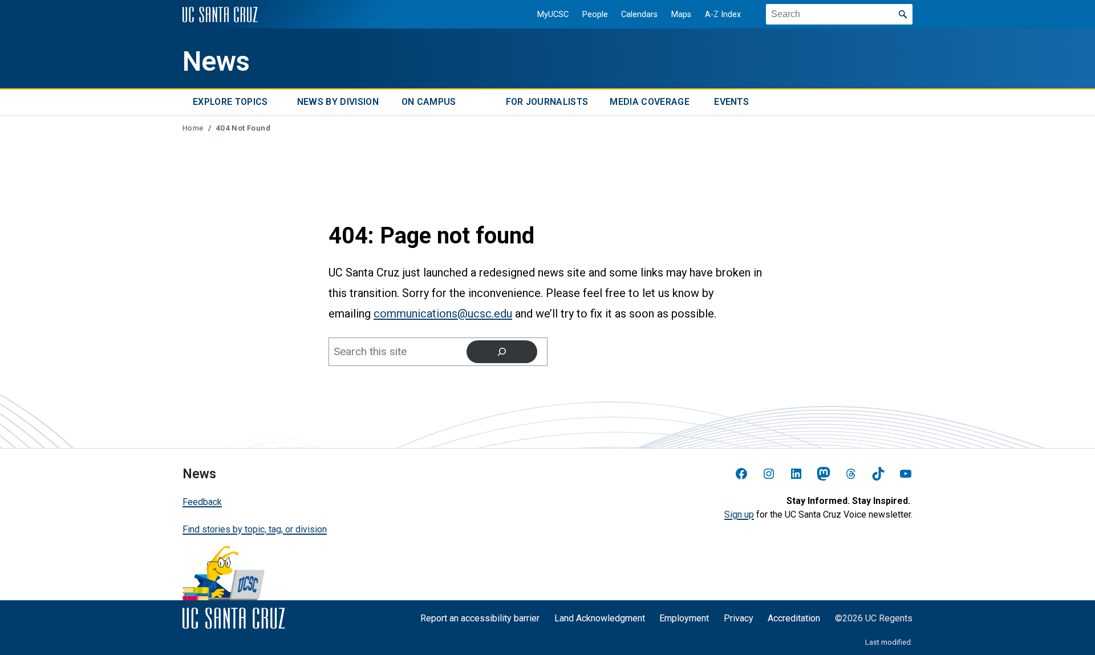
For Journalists (547, 101)
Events (731, 101)
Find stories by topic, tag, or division (254, 529)
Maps (681, 14)
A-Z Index (723, 14)
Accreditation (794, 618)
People (595, 14)
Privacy (738, 618)
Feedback (202, 502)
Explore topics (230, 101)
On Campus (429, 101)
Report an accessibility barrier (480, 618)
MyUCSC (553, 14)
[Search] (502, 351)
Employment (684, 618)
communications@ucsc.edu (443, 313)
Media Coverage (649, 101)
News (216, 62)
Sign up (739, 514)
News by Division (338, 101)
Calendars (639, 14)
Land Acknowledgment (599, 618)
